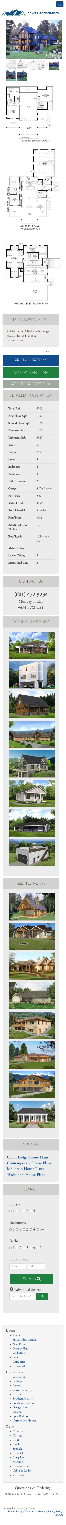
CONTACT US (31, 581)
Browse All (19, 1366)
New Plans (19, 1344)
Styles (16, 1357)
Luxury (17, 1385)
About (16, 1335)
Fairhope (18, 1381)
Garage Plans (20, 1407)
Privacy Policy (54, 1511)
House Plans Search (24, 1339)
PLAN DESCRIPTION (30, 320)
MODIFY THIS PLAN (31, 373)
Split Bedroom (21, 1416)
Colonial (18, 1453)
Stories (14, 1205)
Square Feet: (19, 1260)
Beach (16, 1444)
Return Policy (15, 1511)
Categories (19, 1361)
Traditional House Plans (26, 1175)
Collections (19, 1353)
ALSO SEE (30, 1145)
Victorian (18, 1475)
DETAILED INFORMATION (30, 395)
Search (30, 1279)
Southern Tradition (24, 1403)
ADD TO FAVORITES (29, 384)
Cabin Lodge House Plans (27, 1158)
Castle (16, 1440)
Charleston (19, 1377)
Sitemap (59, 1514)
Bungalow (18, 1457)
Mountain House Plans (25, 1169)
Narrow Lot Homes (24, 1420)
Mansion (18, 1462)
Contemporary (21, 1466)
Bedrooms (17, 1223)
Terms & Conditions (34, 1511)
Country (18, 1431)
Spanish (17, 1448)
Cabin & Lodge (22, 1470)
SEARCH (31, 1189)
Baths (13, 1241)
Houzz (49, 351)
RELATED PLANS (31, 883)
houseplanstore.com (43, 13)
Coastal (17, 1394)
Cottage (17, 1435)
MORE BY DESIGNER (31, 622)
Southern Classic (22, 1398)
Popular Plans (21, 1348)
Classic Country (22, 1390)
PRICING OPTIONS (31, 360)
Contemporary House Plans (29, 1163)
